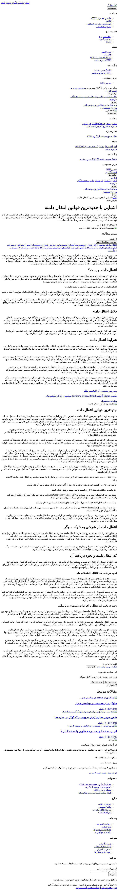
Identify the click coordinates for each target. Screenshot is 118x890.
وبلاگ (16, 2)
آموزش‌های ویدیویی (102, 809)
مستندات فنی (104, 804)
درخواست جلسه (109, 772)
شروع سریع (95, 772)
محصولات (112, 8)
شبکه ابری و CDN (102, 790)
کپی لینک (91, 667)
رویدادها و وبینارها (102, 852)
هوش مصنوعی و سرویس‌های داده (95, 792)
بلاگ (115, 197)
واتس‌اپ (100, 666)
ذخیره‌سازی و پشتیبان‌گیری (98, 787)
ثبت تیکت (106, 826)
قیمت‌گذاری (111, 91)
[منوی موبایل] (101, 108)
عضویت (113, 874)
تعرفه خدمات (104, 812)
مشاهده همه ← (77, 88)
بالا (115, 195)
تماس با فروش (104, 849)
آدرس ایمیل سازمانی (107, 868)
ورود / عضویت (110, 108)
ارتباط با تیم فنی (103, 824)
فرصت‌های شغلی (102, 846)
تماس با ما (24, 2)
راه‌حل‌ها (112, 94)
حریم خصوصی (110, 887)
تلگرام (113, 666)
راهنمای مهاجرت (103, 832)
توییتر (107, 666)
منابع (114, 102)
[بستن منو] (106, 111)
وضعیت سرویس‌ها (102, 829)
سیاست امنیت (83, 887)
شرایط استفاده (97, 887)
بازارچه (113, 99)
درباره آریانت (7, 2)
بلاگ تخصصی (105, 807)
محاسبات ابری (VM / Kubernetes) (95, 784)
